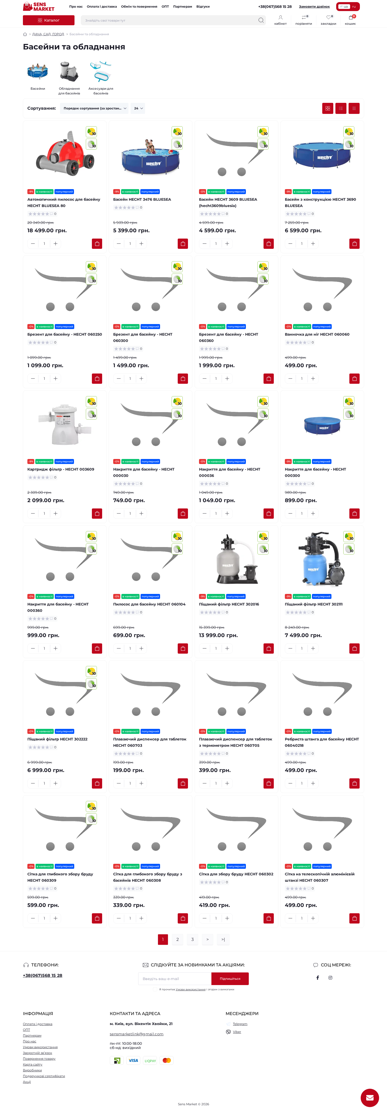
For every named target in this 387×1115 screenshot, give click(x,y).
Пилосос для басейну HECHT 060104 (149, 604)
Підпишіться (230, 979)
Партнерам (182, 6)
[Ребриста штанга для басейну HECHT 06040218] (322, 695)
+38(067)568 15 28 (42, 975)
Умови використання (191, 989)
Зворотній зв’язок (37, 1053)
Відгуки (203, 6)
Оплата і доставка (102, 6)
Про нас (76, 6)
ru (354, 6)
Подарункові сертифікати (44, 1076)
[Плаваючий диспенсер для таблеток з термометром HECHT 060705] (236, 695)
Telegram (240, 1024)
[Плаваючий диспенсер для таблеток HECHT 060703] (150, 695)
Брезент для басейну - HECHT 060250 (64, 334)
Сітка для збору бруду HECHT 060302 (236, 874)
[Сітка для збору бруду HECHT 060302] (236, 830)
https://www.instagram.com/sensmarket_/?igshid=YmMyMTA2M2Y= (330, 977)
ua (346, 6)
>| (223, 939)
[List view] (340, 108)
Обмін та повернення (139, 6)
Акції (27, 1082)
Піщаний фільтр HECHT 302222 (57, 739)
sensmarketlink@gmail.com (136, 1034)
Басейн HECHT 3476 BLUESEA (142, 199)
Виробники (32, 1070)
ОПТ (165, 6)
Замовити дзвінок (314, 6)
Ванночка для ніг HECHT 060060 (317, 334)
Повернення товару (39, 1059)
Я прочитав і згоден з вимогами (196, 989)
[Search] (261, 20)
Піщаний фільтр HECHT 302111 (314, 604)
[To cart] (97, 244)
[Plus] (55, 243)
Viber (237, 1032)
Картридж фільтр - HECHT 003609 (60, 469)
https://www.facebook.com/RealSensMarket (317, 977)
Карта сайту (32, 1064)
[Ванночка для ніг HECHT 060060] (322, 290)
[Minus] (33, 243)
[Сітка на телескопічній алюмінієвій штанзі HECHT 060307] (322, 830)
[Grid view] (327, 108)
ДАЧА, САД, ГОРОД (48, 34)
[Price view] (354, 108)
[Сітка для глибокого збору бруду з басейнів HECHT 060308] (150, 830)
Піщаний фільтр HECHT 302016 (229, 604)
